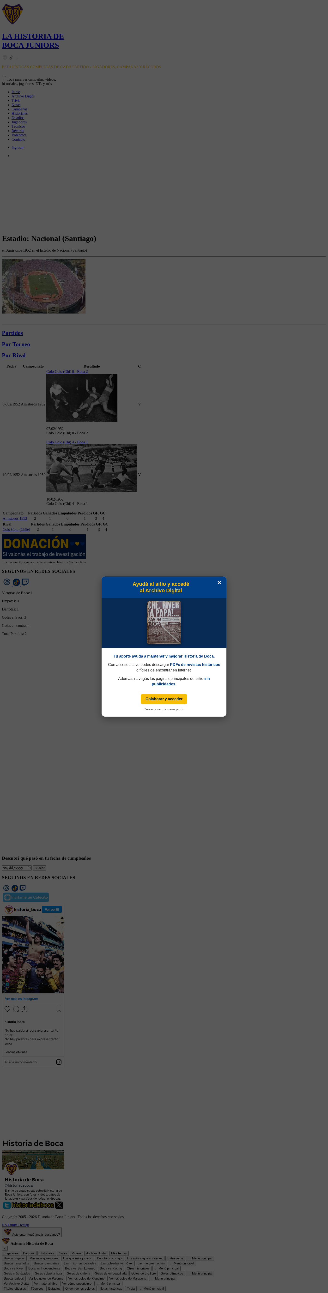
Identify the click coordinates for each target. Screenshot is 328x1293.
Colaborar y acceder (164, 699)
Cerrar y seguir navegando (164, 709)
